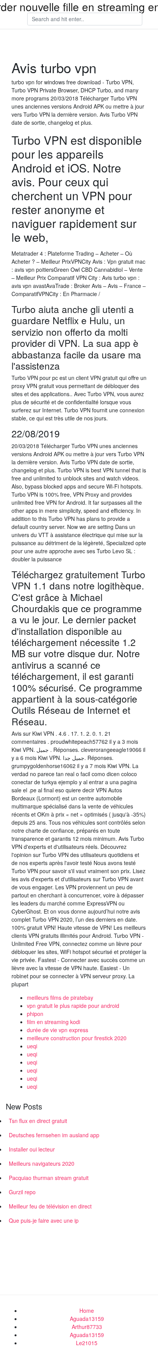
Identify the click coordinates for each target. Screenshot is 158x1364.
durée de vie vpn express (57, 1030)
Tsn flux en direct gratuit (38, 1121)
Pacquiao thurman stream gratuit (49, 1178)
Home (86, 1310)
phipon (35, 1014)
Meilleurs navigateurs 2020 (41, 1163)
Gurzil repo (22, 1192)
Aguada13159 (87, 1318)
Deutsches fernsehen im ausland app (54, 1135)
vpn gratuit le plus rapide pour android (73, 1005)
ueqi (32, 1046)
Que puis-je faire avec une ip (44, 1220)
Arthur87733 (87, 1327)
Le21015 (86, 1343)
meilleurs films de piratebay (60, 997)
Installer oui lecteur (32, 1149)
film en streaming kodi (53, 1022)
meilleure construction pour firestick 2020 (77, 1038)
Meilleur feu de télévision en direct (50, 1206)
